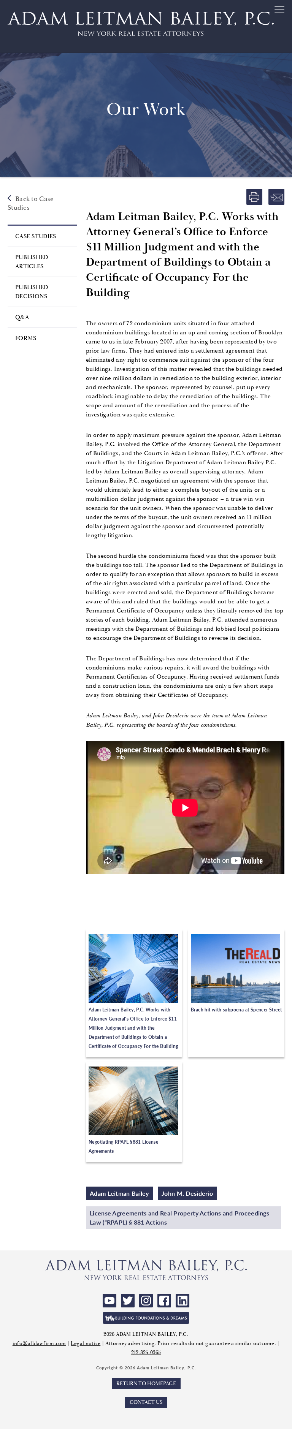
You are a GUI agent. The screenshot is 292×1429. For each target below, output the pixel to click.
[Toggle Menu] (280, 27)
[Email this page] (276, 197)
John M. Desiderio (187, 1193)
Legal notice (85, 1343)
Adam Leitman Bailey (119, 1193)
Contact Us (146, 1402)
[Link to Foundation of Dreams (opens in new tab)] (146, 1318)
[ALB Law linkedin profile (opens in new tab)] (182, 1300)
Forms (25, 338)
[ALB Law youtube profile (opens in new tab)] (109, 1300)
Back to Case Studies (31, 203)
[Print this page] (254, 197)
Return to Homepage (146, 1383)
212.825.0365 (146, 1352)
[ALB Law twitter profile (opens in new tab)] (128, 1300)
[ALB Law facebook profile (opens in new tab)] (164, 1300)
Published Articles (31, 261)
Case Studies (35, 236)
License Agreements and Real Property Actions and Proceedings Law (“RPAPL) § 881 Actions (179, 1217)
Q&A (22, 317)
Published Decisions (31, 291)
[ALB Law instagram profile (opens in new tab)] (146, 1300)
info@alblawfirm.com (39, 1343)
